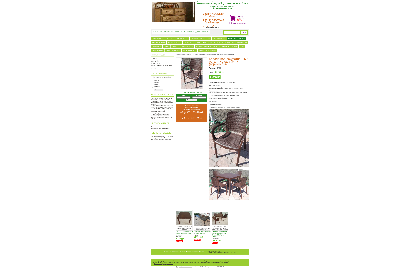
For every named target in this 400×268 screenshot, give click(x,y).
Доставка (178, 32)
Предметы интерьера (203, 46)
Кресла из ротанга (158, 42)
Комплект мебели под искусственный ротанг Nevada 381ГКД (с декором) (219, 234)
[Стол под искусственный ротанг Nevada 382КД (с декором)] (184, 225)
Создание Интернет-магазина (184, 266)
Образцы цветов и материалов (161, 66)
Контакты (205, 32)
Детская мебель (157, 50)
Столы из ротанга (158, 38)
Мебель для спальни (229, 46)
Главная (178, 54)
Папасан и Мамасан (239, 42)
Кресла (196, 54)
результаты (167, 90)
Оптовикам (168, 32)
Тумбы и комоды (187, 46)
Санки (242, 46)
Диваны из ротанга (174, 42)
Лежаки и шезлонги (173, 50)
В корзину (215, 77)
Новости (154, 58)
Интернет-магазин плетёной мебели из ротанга (222, 252)
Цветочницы (156, 46)
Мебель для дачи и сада (207, 50)
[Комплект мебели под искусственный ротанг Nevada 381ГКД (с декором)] (220, 225)
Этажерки (175, 46)
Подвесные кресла (189, 50)
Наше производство (192, 32)
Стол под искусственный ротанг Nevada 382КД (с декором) (184, 233)
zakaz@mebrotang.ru (212, 27)
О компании (157, 32)
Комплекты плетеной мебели (177, 38)
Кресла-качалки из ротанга (200, 38)
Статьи (153, 68)
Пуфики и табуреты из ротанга (195, 42)
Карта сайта (155, 61)
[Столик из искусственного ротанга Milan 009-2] (202, 227)
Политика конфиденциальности (163, 264)
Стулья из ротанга (219, 38)
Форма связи (155, 63)
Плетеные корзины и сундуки (219, 42)
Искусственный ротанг (236, 38)
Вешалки (216, 46)
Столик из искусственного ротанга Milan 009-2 (202, 232)
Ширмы (166, 46)
